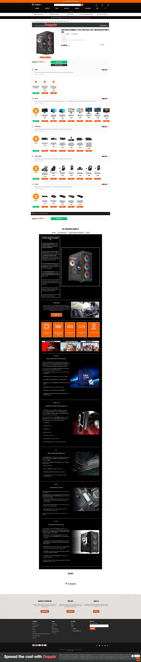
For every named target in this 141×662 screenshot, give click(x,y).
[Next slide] (58, 43)
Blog (33, 628)
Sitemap (33, 629)
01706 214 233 (74, 628)
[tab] (53, 232)
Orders (72, 626)
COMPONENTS (77, 8)
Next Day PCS (66, 8)
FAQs (53, 626)
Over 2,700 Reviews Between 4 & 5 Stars (70, 1)
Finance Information (55, 629)
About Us (34, 623)
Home (32, 21)
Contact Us (54, 623)
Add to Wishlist (60, 65)
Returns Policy (54, 628)
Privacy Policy (34, 626)
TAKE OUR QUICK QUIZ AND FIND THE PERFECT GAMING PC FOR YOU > (76, 17)
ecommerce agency (70, 650)
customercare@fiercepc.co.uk (77, 630)
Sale (105, 8)
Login (72, 623)
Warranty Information (55, 631)
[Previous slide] (32, 43)
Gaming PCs (37, 8)
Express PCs (47, 8)
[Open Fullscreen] (58, 30)
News (97, 8)
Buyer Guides (54, 632)
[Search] (82, 5)
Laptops (56, 8)
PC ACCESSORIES (87, 8)
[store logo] (36, 4)
